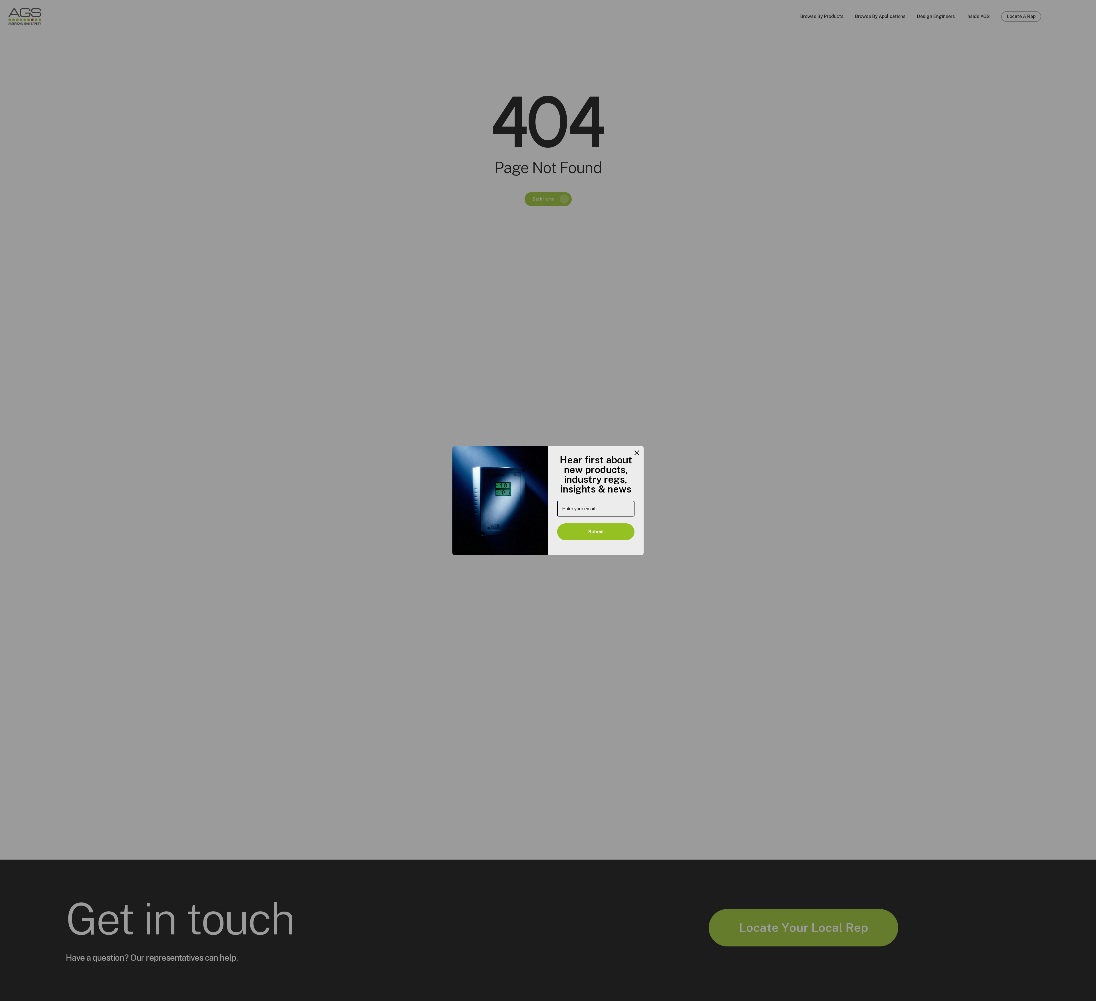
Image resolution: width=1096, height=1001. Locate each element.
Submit (596, 531)
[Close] (637, 453)
